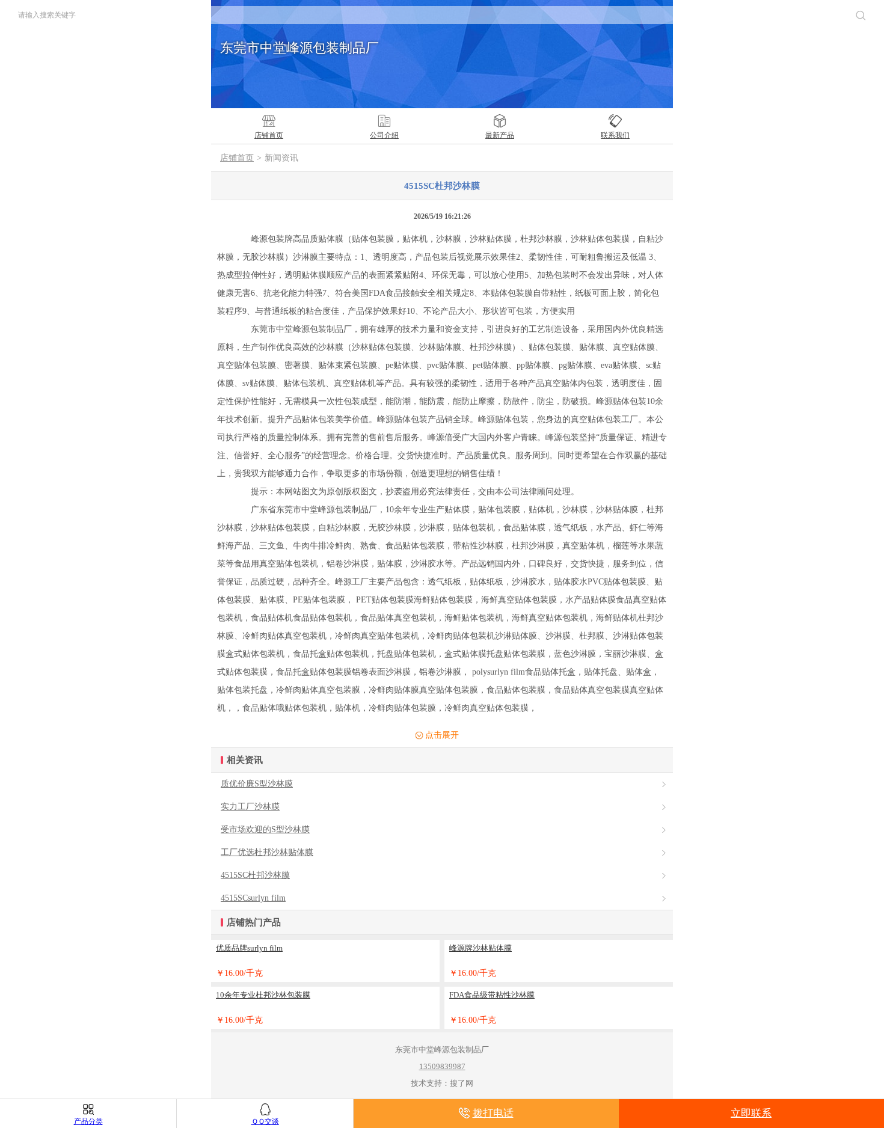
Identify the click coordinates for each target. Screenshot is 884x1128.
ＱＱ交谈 (265, 1121)
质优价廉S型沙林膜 (257, 783)
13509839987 (442, 1066)
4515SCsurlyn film (253, 898)
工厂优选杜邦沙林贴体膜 (267, 852)
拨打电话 (493, 1113)
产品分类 (88, 1121)
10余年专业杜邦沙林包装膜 (263, 994)
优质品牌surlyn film (249, 947)
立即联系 (751, 1113)
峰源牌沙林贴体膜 (480, 947)
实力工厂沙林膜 (250, 806)
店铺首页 (237, 157)
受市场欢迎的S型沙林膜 (265, 829)
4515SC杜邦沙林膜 (255, 875)
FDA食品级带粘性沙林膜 (492, 994)
